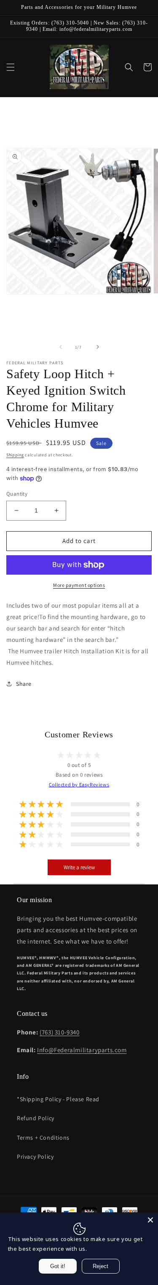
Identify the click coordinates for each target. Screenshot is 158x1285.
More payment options (79, 585)
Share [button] (24, 684)
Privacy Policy (35, 1156)
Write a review (79, 867)
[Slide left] (60, 347)
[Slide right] (97, 347)
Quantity (16, 493)
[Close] (150, 1220)
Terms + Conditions (43, 1137)
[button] (10, 67)
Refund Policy (35, 1118)
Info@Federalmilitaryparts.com (81, 1050)
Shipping (15, 455)
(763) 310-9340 (59, 1032)
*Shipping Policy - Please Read (58, 1099)
